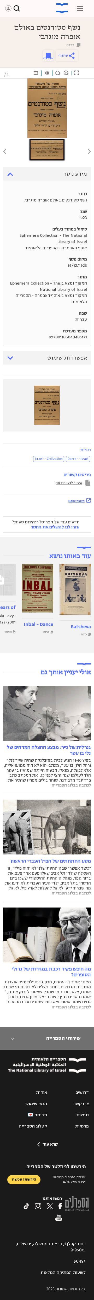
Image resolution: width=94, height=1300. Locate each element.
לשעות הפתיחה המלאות (63, 1272)
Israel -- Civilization (48, 459)
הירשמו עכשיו (23, 1179)
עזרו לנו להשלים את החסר (55, 527)
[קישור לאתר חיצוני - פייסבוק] (60, 1206)
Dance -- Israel (78, 459)
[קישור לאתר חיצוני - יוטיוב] (58, 1218)
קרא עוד (50, 1144)
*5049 (80, 1261)
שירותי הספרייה (63, 1038)
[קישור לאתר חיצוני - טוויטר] (49, 1206)
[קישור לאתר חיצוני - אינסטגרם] (38, 1206)
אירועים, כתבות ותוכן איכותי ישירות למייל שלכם (69, 1179)
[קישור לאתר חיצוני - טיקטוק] (26, 1206)
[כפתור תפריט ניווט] (80, 8)
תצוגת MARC (76, 501)
